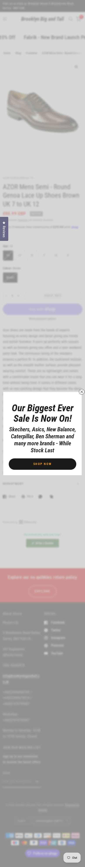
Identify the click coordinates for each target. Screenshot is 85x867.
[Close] (82, 392)
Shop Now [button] (42, 464)
